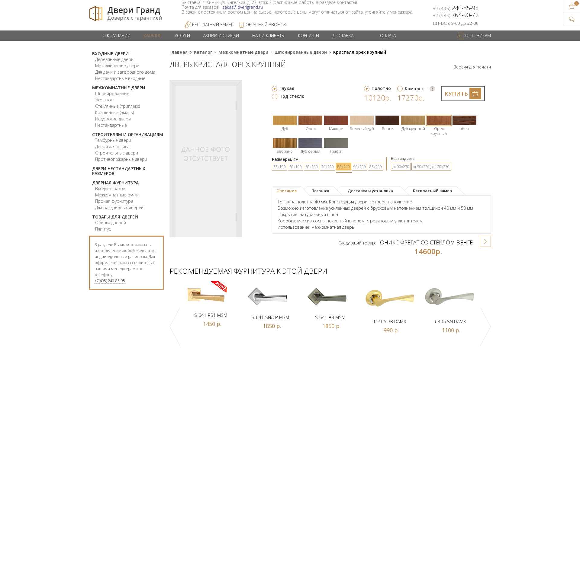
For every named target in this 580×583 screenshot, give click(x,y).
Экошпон (104, 100)
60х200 (311, 166)
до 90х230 (400, 166)
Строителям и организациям (127, 134)
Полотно (381, 88)
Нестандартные (111, 125)
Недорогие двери (113, 119)
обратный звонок (266, 24)
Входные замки (110, 188)
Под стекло (291, 96)
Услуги (182, 35)
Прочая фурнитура (114, 201)
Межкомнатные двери (118, 88)
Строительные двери (116, 153)
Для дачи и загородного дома (125, 72)
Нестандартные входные (120, 78)
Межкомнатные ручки (117, 195)
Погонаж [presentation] (320, 190)
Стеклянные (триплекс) (117, 106)
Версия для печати (472, 67)
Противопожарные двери (121, 159)
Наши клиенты (268, 35)
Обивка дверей (110, 222)
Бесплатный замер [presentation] (432, 190)
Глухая (286, 88)
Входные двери (110, 53)
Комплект (416, 88)
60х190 (295, 166)
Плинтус (103, 229)
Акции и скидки (221, 35)
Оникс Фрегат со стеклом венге (426, 242)
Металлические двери (117, 65)
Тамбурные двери (113, 140)
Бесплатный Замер (213, 24)
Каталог (152, 35)
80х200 (343, 166)
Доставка (343, 35)
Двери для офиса (112, 146)
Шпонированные (112, 93)
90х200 (359, 166)
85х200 (375, 166)
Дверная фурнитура (115, 183)
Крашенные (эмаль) (114, 112)
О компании (116, 35)
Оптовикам (478, 35)
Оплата (388, 35)
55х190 (279, 166)
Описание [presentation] (286, 190)
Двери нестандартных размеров (118, 171)
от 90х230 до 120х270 (431, 166)
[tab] (291, 191)
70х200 (327, 166)
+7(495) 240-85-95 (110, 280)
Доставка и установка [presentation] (370, 190)
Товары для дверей (115, 217)
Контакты (308, 35)
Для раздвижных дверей (119, 207)
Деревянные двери (114, 59)
